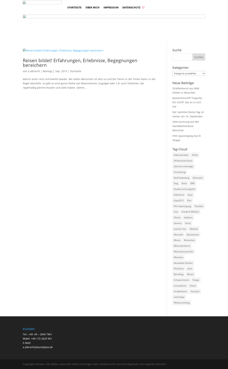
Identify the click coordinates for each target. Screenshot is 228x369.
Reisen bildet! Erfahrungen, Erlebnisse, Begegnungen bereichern (80, 62)
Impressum (110, 7)
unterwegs (179, 296)
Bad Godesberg (181, 177)
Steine (193, 285)
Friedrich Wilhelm (190, 211)
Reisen (190, 274)
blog (176, 183)
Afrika (195, 154)
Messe (177, 240)
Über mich (93, 7)
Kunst (188, 223)
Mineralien (189, 240)
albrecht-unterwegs (183, 166)
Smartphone (180, 285)
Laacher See (180, 228)
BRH (192, 183)
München (178, 257)
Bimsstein (198, 177)
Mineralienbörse (182, 245)
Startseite (74, 7)
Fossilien (199, 206)
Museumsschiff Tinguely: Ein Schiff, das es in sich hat (187, 102)
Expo (190, 194)
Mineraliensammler (183, 251)
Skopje (196, 279)
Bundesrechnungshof (184, 189)
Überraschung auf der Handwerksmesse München (185, 126)
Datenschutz (131, 7)
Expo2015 (179, 200)
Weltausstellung (182, 302)
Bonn (184, 183)
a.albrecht (34, 71)
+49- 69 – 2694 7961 (40, 334)
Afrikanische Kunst (183, 160)
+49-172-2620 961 (41, 338)
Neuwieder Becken (183, 263)
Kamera (178, 223)
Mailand (194, 228)
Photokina (179, 268)
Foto (176, 211)
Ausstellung (179, 172)
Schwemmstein (181, 279)
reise (189, 268)
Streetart (195, 291)
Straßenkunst (180, 291)
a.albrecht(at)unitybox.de (38, 347)
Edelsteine (179, 194)
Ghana (177, 217)
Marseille (178, 234)
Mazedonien (193, 234)
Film (189, 200)
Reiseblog (178, 274)
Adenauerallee (181, 154)
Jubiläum (188, 217)
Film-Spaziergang (182, 206)
